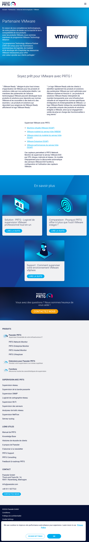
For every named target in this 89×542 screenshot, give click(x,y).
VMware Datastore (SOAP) (38, 141)
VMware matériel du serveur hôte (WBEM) (44, 132)
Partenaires (11, 9)
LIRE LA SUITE (13, 231)
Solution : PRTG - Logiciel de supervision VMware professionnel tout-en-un (20, 222)
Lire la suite (58, 231)
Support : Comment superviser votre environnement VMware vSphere (43, 268)
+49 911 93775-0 (9, 489)
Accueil (4, 9)
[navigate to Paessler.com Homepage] (9, 4)
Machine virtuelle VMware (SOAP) (40, 128)
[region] (43, 531)
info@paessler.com (10, 484)
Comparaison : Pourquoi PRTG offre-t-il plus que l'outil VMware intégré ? (66, 222)
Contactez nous (44, 311)
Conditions (6, 513)
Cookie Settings (7, 519)
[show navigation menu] (85, 4)
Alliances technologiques (24, 9)
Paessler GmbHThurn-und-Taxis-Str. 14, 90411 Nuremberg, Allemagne (14, 477)
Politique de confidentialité (11, 516)
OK (54, 536)
